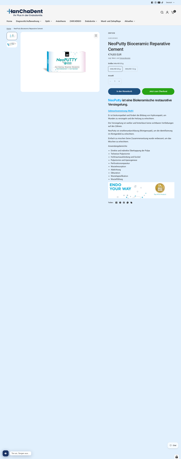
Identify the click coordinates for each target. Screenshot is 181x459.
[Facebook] (152, 2)
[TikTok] (162, 2)
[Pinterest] (123, 202)
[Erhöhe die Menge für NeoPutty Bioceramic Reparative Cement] (119, 81)
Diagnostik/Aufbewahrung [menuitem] (27, 21)
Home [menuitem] (9, 21)
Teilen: (110, 202)
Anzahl (111, 76)
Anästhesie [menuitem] (61, 21)
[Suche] (162, 12)
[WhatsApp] (127, 202)
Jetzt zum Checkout (158, 91)
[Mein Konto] (167, 12)
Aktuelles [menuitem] (129, 21)
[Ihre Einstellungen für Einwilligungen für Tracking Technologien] (176, 456)
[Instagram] (155, 2)
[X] (120, 202)
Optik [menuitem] (47, 21)
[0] (172, 12)
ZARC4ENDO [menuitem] (75, 21)
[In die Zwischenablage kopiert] (131, 202)
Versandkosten (125, 58)
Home (9, 29)
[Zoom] (96, 36)
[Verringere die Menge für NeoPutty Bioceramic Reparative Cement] (110, 81)
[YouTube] (159, 2)
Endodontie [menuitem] (90, 21)
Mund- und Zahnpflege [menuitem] (111, 21)
